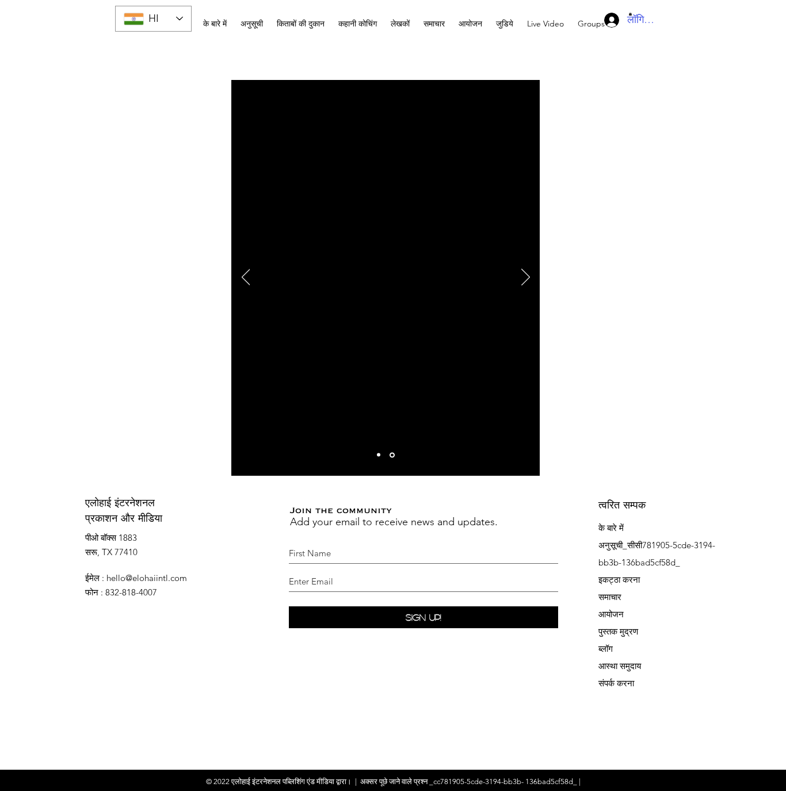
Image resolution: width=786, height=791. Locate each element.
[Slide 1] (379, 454)
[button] (357, 19)
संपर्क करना (616, 683)
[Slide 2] (393, 455)
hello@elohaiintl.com (146, 577)
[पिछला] (246, 278)
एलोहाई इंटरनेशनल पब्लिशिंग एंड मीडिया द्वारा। (291, 781)
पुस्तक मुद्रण (618, 631)
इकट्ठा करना (619, 579)
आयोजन (611, 614)
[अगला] (525, 278)
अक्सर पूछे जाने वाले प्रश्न (394, 781)
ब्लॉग (605, 648)
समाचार (609, 596)
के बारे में (611, 527)
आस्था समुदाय (619, 665)
